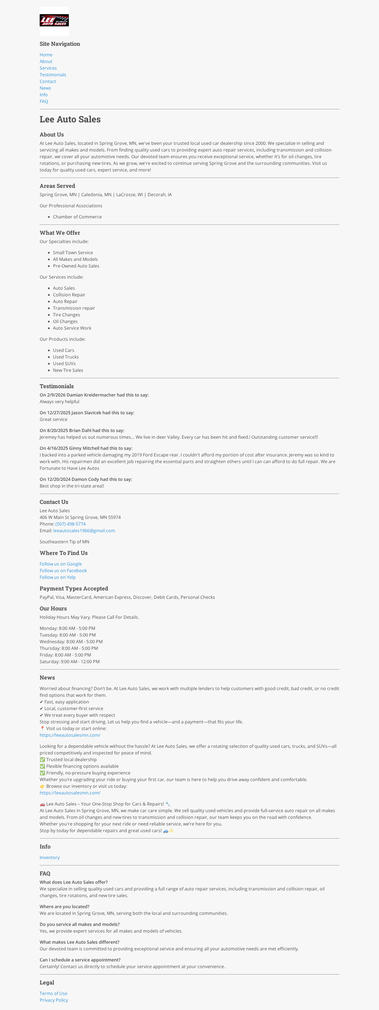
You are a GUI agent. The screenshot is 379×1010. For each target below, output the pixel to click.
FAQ (44, 101)
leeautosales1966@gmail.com (84, 530)
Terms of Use (53, 993)
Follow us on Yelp (58, 577)
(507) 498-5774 (70, 524)
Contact (48, 81)
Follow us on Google (61, 564)
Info (44, 95)
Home (46, 55)
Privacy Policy (54, 1000)
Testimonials (53, 75)
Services (48, 68)
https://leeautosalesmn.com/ (70, 735)
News (45, 88)
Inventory (50, 857)
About (46, 61)
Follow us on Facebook (63, 570)
